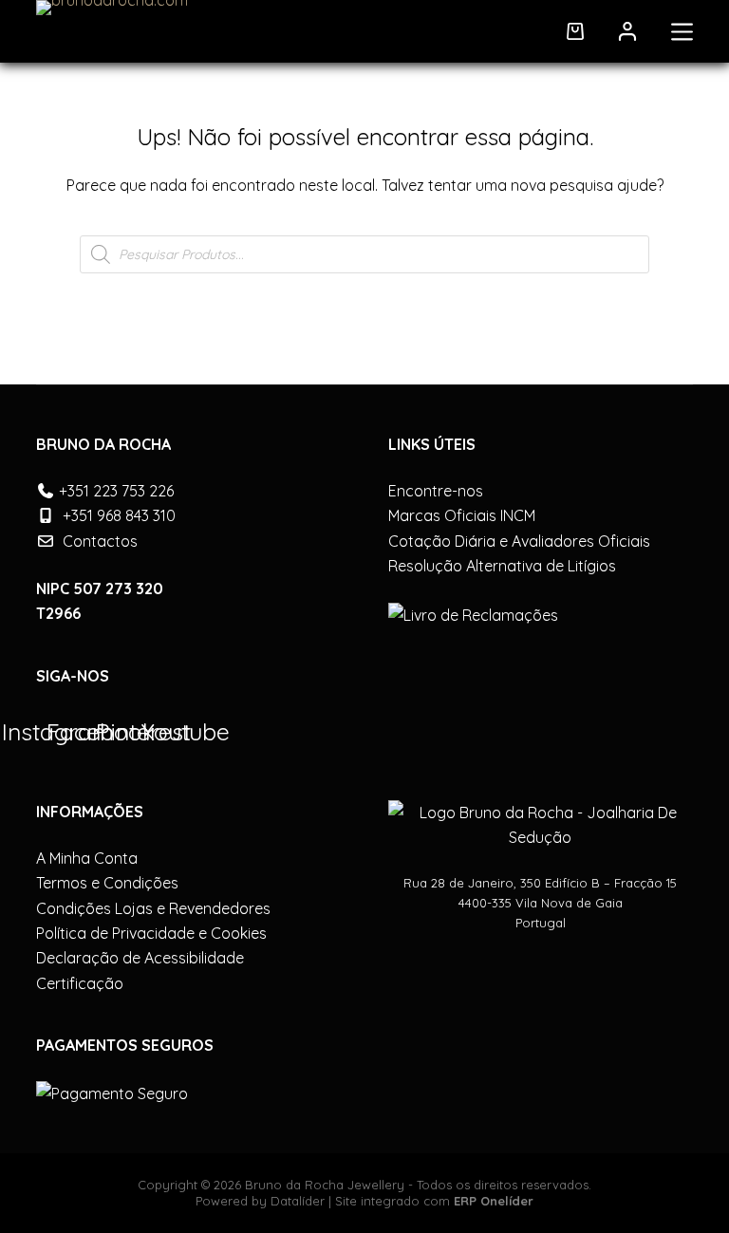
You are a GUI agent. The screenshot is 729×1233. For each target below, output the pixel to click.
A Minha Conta (87, 858)
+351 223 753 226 (116, 490)
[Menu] (682, 32)
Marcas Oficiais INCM (461, 515)
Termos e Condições (107, 882)
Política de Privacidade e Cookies (151, 933)
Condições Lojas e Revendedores (153, 908)
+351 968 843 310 (119, 515)
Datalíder (298, 1200)
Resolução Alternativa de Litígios (502, 565)
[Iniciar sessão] (627, 31)
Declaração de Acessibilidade (140, 957)
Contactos (100, 541)
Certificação (79, 983)
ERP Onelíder (493, 1200)
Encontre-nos (435, 490)
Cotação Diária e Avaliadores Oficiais (519, 541)
